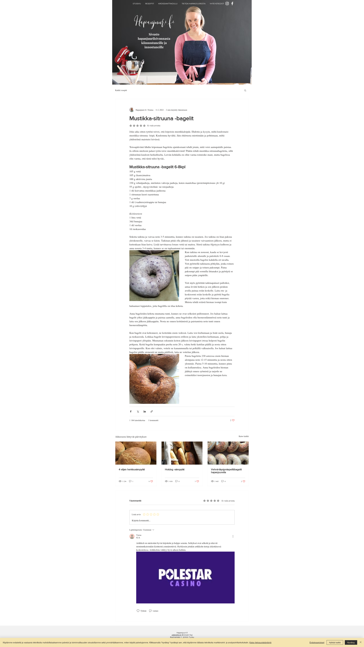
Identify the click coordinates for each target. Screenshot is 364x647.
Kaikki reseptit (121, 90)
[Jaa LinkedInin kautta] (144, 411)
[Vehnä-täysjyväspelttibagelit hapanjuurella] (228, 453)
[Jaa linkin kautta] (151, 411)
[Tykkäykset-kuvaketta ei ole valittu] (138, 611)
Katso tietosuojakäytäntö (260, 642)
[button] (245, 90)
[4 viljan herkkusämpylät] (135, 453)
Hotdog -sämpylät (174, 469)
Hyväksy (351, 642)
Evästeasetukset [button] (317, 642)
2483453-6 (176, 635)
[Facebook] (232, 3)
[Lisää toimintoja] (233, 536)
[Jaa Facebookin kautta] (130, 411)
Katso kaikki (244, 436)
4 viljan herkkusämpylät (132, 469)
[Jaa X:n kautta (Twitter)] (137, 411)
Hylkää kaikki (335, 642)
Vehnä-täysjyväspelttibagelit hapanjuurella (226, 471)
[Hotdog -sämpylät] (182, 453)
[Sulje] (360, 642)
